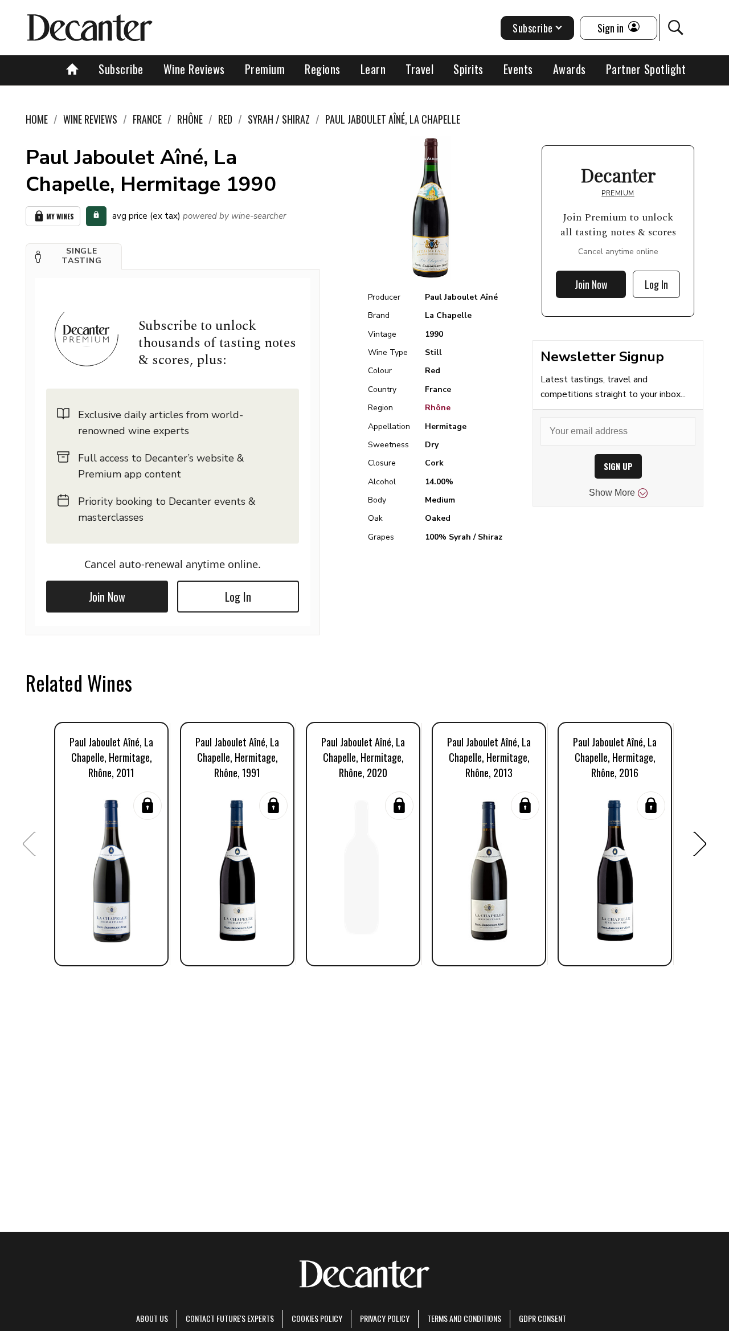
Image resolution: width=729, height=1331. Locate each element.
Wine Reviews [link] (90, 119)
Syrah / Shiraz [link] (279, 119)
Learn (373, 68)
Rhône (437, 407)
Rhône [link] (190, 119)
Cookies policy (317, 1318)
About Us (152, 1318)
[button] (73, 256)
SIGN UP (618, 466)
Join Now (107, 596)
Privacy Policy (384, 1318)
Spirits (468, 68)
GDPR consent (542, 1318)
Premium (265, 68)
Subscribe (121, 68)
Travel (419, 68)
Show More (612, 492)
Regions (323, 68)
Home (37, 119)
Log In (238, 596)
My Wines (60, 216)
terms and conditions (464, 1318)
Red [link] (225, 119)
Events (518, 68)
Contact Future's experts (230, 1318)
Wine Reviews (194, 68)
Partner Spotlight (646, 68)
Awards (569, 68)
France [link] (147, 119)
